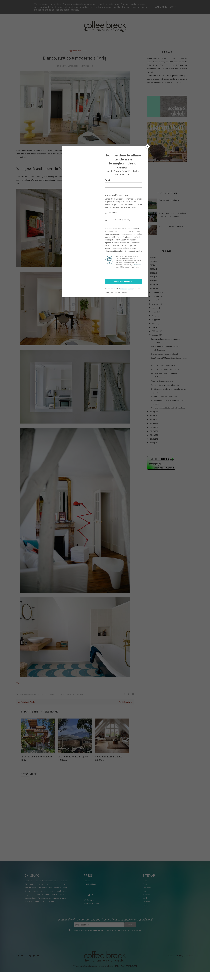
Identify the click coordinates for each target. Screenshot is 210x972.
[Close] (147, 146)
